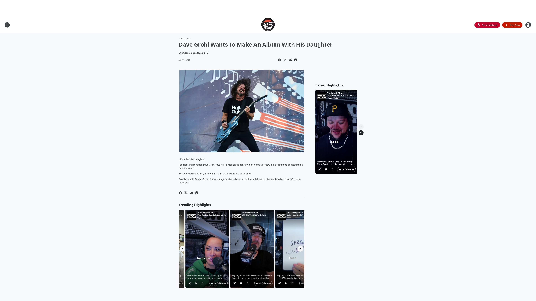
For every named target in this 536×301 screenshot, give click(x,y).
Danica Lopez (185, 38)
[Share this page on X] (285, 60)
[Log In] (528, 25)
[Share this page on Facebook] (280, 60)
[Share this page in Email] (290, 60)
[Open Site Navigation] (7, 25)
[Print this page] (296, 60)
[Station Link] (268, 25)
